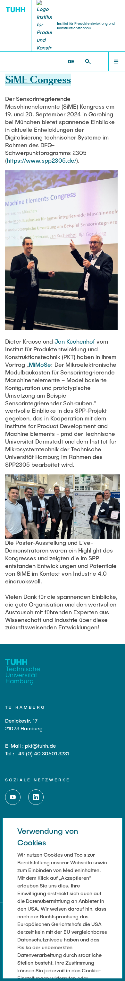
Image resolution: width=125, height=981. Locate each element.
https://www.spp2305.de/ (41, 160)
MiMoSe (40, 364)
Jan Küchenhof (74, 341)
